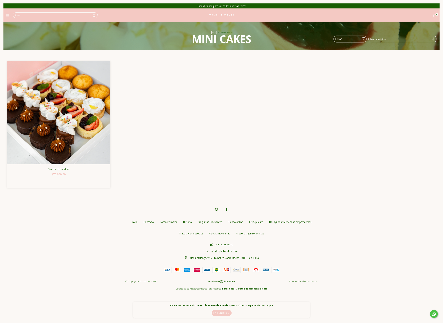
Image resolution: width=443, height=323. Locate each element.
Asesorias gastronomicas (250, 233)
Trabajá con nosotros (191, 233)
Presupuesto (256, 222)
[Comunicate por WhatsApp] (434, 314)
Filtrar (338, 39)
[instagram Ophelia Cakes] (216, 209)
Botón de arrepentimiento (252, 288)
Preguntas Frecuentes (210, 222)
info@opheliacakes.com (224, 251)
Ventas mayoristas (219, 233)
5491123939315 (224, 244)
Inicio (214, 32)
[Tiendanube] (222, 282)
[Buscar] (94, 15)
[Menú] (8, 15)
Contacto (148, 222)
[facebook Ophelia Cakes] (226, 209)
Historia (187, 222)
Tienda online (235, 222)
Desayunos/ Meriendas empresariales (290, 222)
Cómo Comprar (168, 222)
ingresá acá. (228, 288)
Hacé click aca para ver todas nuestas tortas (221, 6)
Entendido (221, 312)
